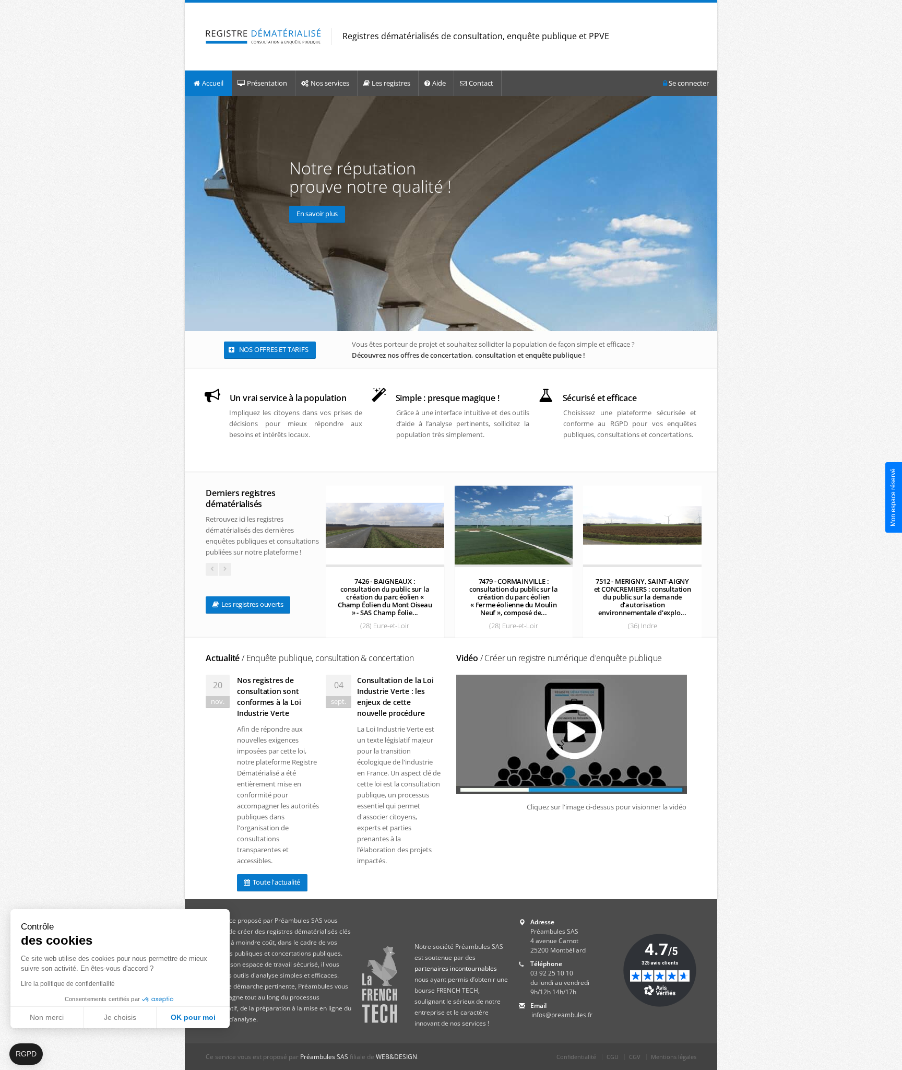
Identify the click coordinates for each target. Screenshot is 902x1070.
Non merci (47, 1017)
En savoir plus (317, 213)
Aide (439, 83)
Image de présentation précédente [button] (195, 213)
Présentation (267, 83)
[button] (26, 1054)
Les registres (391, 83)
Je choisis (120, 1017)
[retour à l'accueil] (263, 36)
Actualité (310, 658)
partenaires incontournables (455, 968)
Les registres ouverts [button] (251, 604)
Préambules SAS (324, 1056)
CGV (634, 1057)
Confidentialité (576, 1057)
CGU (613, 1057)
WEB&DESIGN (396, 1056)
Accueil (212, 83)
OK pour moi (193, 1017)
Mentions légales (673, 1057)
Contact (481, 83)
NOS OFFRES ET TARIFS (273, 349)
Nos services (330, 83)
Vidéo (559, 658)
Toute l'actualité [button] (275, 882)
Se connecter (688, 83)
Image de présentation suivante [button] (707, 213)
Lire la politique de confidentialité (68, 983)
